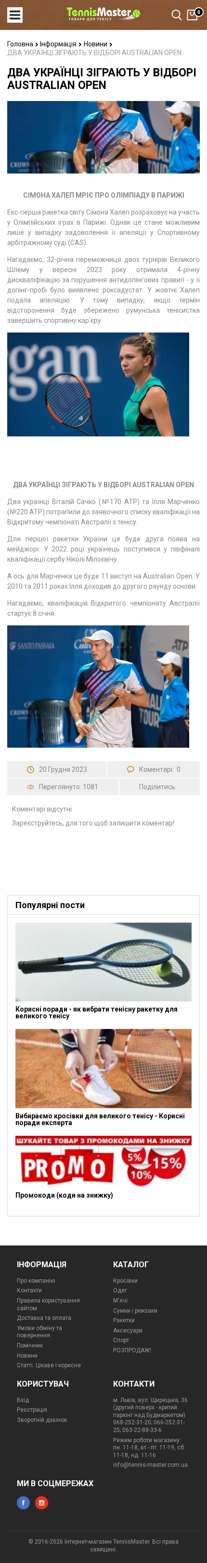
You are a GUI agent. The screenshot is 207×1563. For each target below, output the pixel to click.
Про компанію (36, 1280)
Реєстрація (32, 1409)
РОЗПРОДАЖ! (132, 1350)
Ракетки (124, 1320)
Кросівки (125, 1280)
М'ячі (120, 1300)
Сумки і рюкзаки (135, 1310)
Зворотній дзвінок (42, 1420)
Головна (21, 44)
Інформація (59, 44)
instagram (41, 1502)
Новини (96, 44)
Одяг (120, 1290)
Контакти (29, 1290)
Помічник (30, 1345)
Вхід (23, 1400)
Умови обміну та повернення (39, 1332)
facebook (23, 1502)
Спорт (121, 1340)
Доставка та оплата (44, 1318)
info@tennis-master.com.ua (150, 1465)
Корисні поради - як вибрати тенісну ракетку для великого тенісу (96, 1012)
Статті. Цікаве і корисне (49, 1365)
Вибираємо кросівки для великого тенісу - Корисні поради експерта (100, 1119)
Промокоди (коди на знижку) (64, 1195)
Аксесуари (127, 1330)
